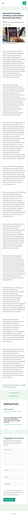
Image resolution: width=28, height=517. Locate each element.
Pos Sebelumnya (14, 393)
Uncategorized (7, 411)
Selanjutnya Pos (14, 396)
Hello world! (8, 409)
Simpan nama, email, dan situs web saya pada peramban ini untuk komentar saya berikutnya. (13, 492)
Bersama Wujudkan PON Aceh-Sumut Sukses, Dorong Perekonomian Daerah (13, 420)
